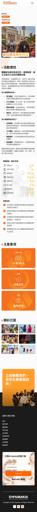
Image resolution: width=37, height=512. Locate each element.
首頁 (3, 421)
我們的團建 (13, 400)
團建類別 (5, 427)
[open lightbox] (10, 328)
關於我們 (5, 424)
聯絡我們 (13, 393)
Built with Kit (18, 479)
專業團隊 (5, 439)
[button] (32, 3)
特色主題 (5, 430)
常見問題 (5, 442)
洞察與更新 (5, 436)
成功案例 (5, 433)
